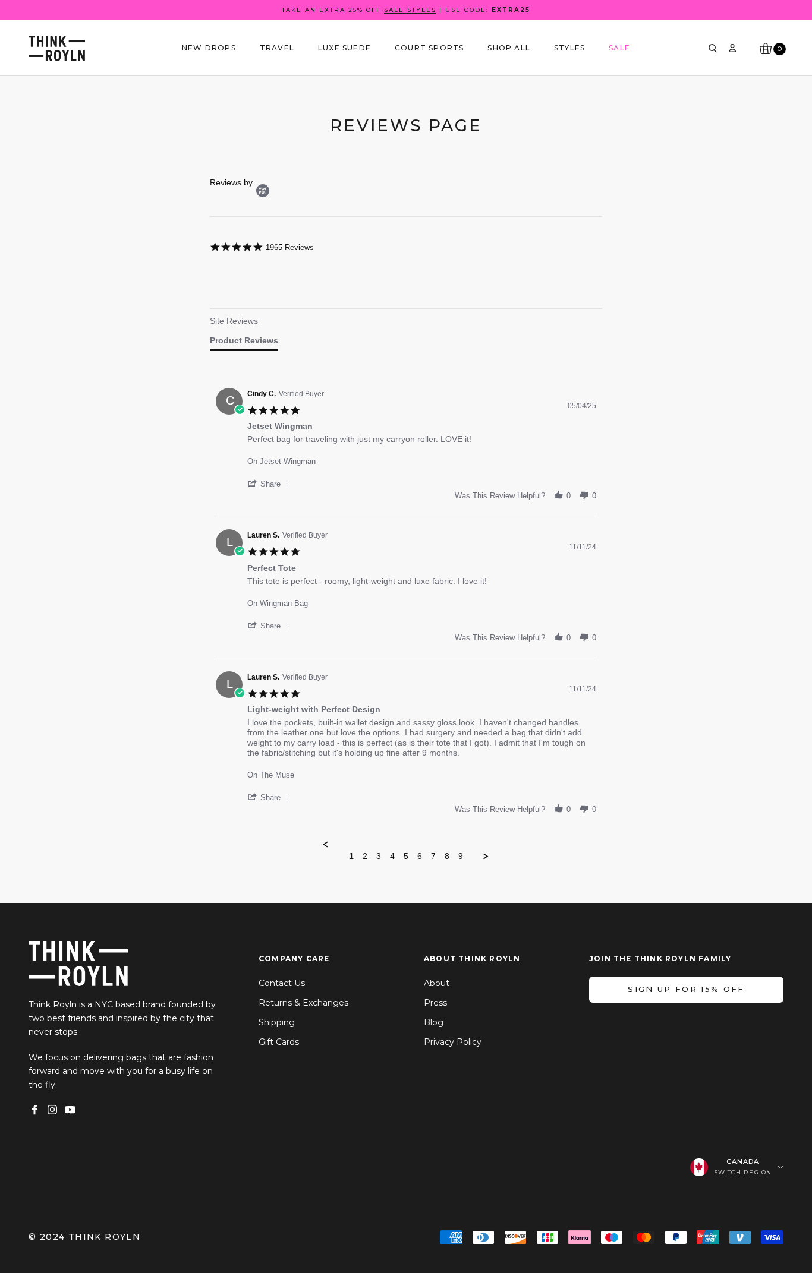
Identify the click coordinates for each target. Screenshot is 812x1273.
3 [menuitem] (378, 856)
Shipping (277, 1022)
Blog (433, 1022)
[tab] (244, 323)
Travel (277, 47)
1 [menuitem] (351, 856)
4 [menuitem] (392, 856)
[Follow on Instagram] (52, 1110)
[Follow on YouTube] (70, 1110)
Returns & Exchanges (303, 1002)
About (436, 983)
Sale (619, 47)
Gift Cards (279, 1042)
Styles (569, 47)
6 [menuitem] (419, 856)
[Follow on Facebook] (34, 1110)
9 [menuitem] (460, 856)
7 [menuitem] (433, 856)
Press (435, 1002)
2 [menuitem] (365, 856)
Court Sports (429, 47)
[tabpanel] (406, 622)
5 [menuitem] (406, 856)
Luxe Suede (344, 47)
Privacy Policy (452, 1042)
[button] (269, 483)
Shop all (508, 47)
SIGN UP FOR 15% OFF (686, 989)
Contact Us (282, 983)
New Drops (209, 47)
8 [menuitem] (447, 856)
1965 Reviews (290, 247)
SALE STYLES (410, 10)
